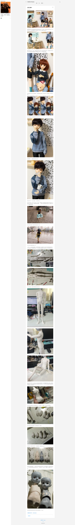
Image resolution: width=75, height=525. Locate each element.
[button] (52, 7)
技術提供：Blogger (43, 520)
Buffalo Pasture (31, 1)
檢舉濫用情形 (43, 523)
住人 (39, 3)
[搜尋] (59, 2)
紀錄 (36, 3)
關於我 (42, 3)
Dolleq (43, 521)
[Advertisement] (57, 17)
